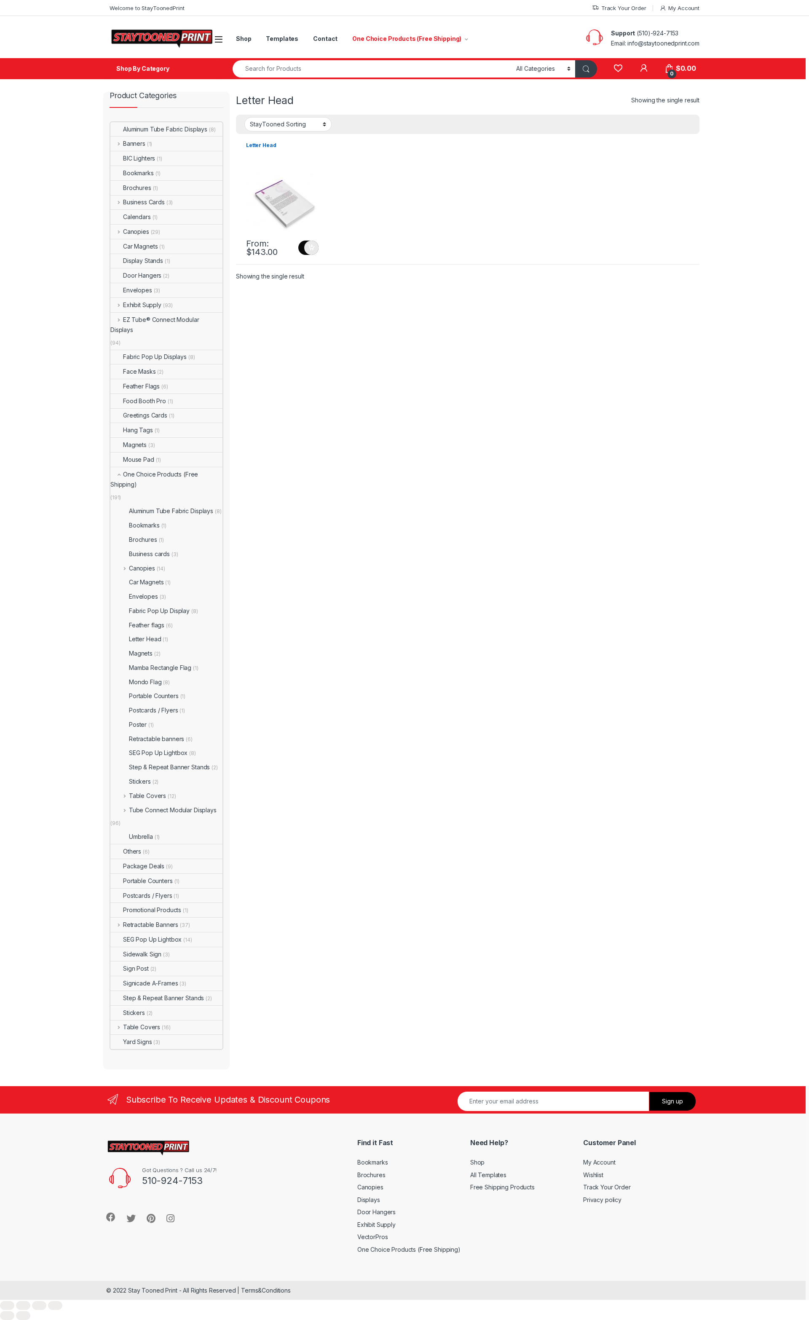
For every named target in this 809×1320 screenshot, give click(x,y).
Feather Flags (141, 386)
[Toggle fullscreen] (39, 1305)
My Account (683, 8)
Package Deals (143, 866)
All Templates (488, 1174)
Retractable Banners (150, 924)
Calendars (137, 216)
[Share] (23, 1305)
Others (132, 851)
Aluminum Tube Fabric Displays (165, 129)
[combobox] (372, 69)
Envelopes (137, 290)
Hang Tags (138, 430)
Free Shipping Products (502, 1187)
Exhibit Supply (142, 304)
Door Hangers (142, 275)
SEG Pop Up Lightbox (158, 752)
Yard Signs (137, 1041)
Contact (325, 38)
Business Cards (144, 202)
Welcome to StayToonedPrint (147, 8)
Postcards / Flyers (153, 710)
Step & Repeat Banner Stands (169, 767)
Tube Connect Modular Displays (173, 810)
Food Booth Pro (144, 400)
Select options (308, 248)
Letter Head (145, 639)
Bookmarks (138, 173)
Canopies (136, 231)
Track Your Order (623, 8)
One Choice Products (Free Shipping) (406, 38)
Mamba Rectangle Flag (160, 667)
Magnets (135, 444)
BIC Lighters (139, 158)
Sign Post (136, 968)
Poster (138, 724)
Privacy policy (602, 1199)
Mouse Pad (138, 459)
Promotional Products (152, 909)
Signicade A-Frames (150, 983)
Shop (243, 38)
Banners (134, 143)
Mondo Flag (145, 681)
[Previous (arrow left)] (7, 1315)
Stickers (140, 781)
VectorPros (372, 1236)
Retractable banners (156, 738)
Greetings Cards (145, 415)
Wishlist (593, 1174)
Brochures (137, 187)
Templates (282, 38)
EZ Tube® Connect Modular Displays (154, 324)
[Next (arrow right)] (23, 1315)
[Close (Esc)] (7, 1305)
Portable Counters (154, 695)
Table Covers (147, 795)
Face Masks (139, 371)
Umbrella (141, 836)
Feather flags (146, 625)
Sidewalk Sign (142, 954)
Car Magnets (140, 246)
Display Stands (143, 260)
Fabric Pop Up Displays (155, 356)
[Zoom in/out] (55, 1305)
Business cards (149, 553)
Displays (368, 1199)
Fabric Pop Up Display (159, 610)
